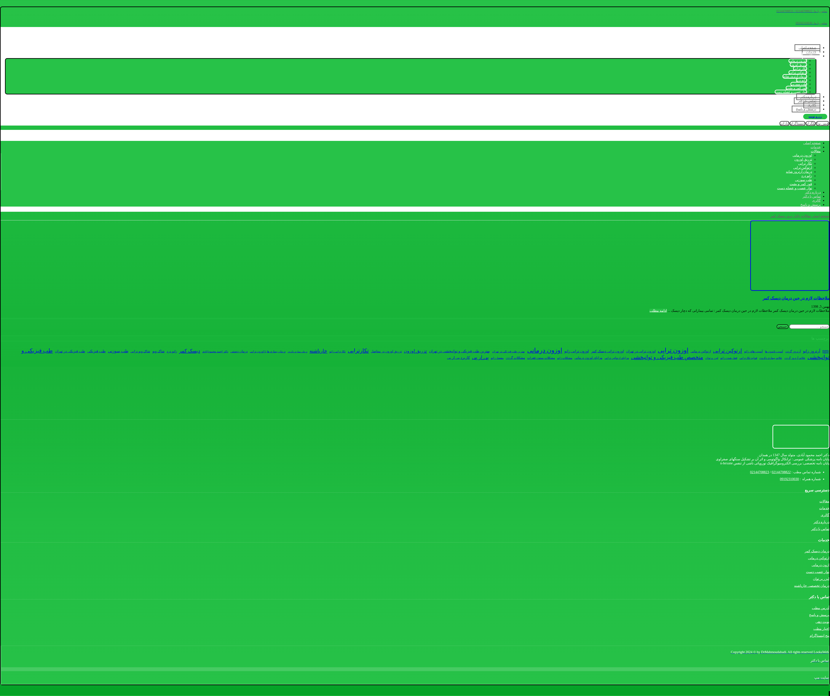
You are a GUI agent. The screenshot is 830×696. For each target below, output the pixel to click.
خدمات (824, 508)
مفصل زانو (497, 358)
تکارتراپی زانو (337, 351)
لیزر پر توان (821, 579)
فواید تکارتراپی (748, 358)
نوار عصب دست (817, 572)
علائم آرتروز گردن (794, 358)
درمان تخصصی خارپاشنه (811, 586)
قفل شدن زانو (728, 358)
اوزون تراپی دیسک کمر (607, 351)
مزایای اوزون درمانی (588, 358)
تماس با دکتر (820, 529)
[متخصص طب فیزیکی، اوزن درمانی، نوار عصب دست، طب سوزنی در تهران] (808, 40)
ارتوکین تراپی (727, 351)
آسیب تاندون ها (774, 351)
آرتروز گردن (793, 351)
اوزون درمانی (544, 350)
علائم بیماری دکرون (770, 358)
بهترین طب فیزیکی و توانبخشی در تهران (459, 351)
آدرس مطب (820, 608)
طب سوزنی (118, 351)
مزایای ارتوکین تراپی (617, 358)
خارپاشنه (318, 351)
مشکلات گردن (515, 358)
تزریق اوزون (415, 351)
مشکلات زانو (564, 358)
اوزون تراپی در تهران (641, 351)
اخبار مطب (821, 629)
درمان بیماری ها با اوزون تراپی (268, 351)
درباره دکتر (821, 522)
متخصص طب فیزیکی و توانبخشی (667, 357)
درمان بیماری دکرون (297, 351)
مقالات (824, 501)
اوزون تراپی (673, 350)
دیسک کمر (189, 351)
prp (825, 351)
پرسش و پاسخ (819, 615)
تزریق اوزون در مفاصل (386, 351)
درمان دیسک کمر (817, 551)
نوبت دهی (822, 622)
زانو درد (172, 351)
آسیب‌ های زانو (753, 351)
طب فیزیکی (96, 351)
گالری (825, 515)
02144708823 (759, 472)
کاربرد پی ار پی (458, 358)
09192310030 (789, 479)
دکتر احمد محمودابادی (215, 351)
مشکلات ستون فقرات (541, 358)
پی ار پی (480, 357)
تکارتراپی (358, 351)
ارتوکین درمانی (701, 351)
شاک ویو (158, 351)
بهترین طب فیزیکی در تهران (508, 351)
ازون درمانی (820, 565)
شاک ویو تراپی (140, 351)
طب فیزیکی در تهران (70, 351)
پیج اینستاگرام (819, 635)
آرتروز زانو (811, 351)
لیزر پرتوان (711, 358)
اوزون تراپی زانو (576, 351)
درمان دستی (239, 351)
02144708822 (781, 472)
